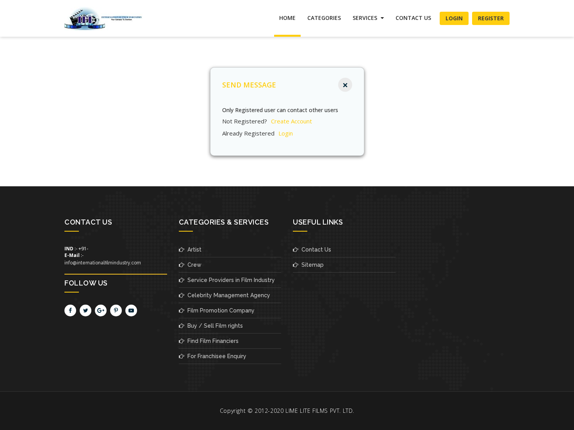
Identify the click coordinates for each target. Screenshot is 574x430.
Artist (192, 249)
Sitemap (311, 265)
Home (287, 17)
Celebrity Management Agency (227, 295)
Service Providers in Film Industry (229, 280)
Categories (324, 17)
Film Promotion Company (219, 310)
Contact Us (413, 17)
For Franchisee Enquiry (215, 356)
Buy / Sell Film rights (213, 326)
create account (291, 121)
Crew (192, 265)
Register (491, 18)
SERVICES (366, 17)
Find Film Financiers (211, 341)
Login (454, 18)
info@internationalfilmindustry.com (102, 263)
